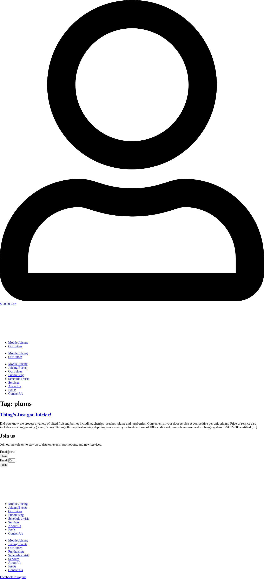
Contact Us (15, 393)
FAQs (12, 390)
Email (4, 451)
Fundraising (16, 375)
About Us (14, 386)
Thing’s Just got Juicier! (25, 414)
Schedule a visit (18, 379)
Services (13, 382)
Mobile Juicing (18, 342)
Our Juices (15, 346)
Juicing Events (17, 367)
